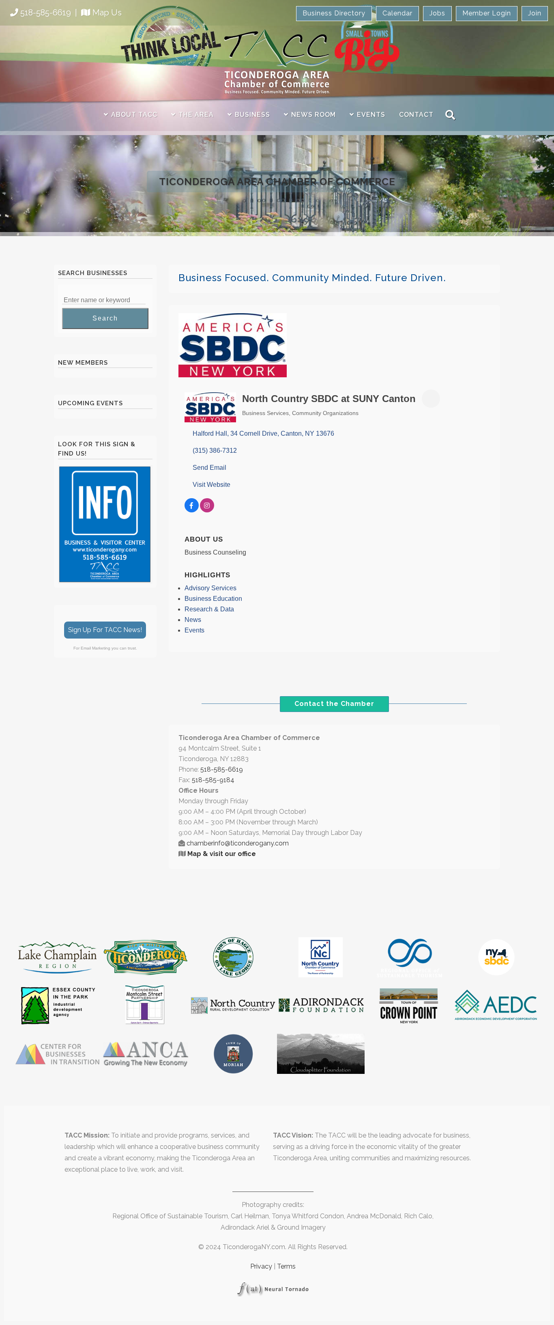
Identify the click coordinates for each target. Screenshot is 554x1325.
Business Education (213, 598)
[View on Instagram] (207, 510)
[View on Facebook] (192, 510)
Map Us (107, 12)
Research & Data (209, 609)
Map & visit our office (221, 854)
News (193, 619)
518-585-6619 (45, 12)
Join (534, 13)
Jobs (437, 13)
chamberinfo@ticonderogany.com (238, 843)
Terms (286, 1266)
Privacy (261, 1266)
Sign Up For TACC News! (105, 630)
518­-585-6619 (221, 769)
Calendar (397, 13)
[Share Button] (431, 398)
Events (194, 630)
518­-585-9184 (213, 780)
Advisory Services (210, 588)
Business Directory (334, 13)
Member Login (486, 13)
